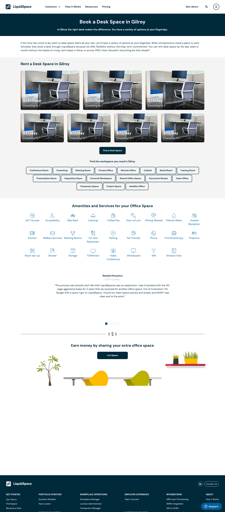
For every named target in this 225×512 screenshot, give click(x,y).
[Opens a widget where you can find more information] (211, 506)
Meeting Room (83, 170)
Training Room (187, 170)
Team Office (182, 178)
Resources (91, 6)
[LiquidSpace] (19, 483)
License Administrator (91, 504)
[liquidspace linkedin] (200, 484)
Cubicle (148, 170)
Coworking (62, 170)
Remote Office (128, 170)
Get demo (192, 6)
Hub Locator (45, 504)
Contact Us (211, 484)
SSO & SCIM (172, 508)
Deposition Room (73, 178)
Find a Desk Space (112, 150)
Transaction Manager (90, 508)
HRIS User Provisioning (177, 499)
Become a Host (13, 508)
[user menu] (216, 7)
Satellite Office (137, 186)
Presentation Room (46, 178)
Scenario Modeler (47, 499)
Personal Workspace (101, 178)
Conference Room (39, 170)
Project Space (114, 186)
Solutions (51, 6)
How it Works (73, 6)
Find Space (11, 504)
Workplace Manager (90, 499)
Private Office (106, 170)
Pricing (106, 6)
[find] (206, 7)
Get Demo (11, 499)
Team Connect (132, 499)
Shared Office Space (130, 178)
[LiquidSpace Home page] (19, 6)
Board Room (166, 170)
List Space (112, 355)
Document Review (158, 178)
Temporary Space (89, 186)
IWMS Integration (174, 504)
